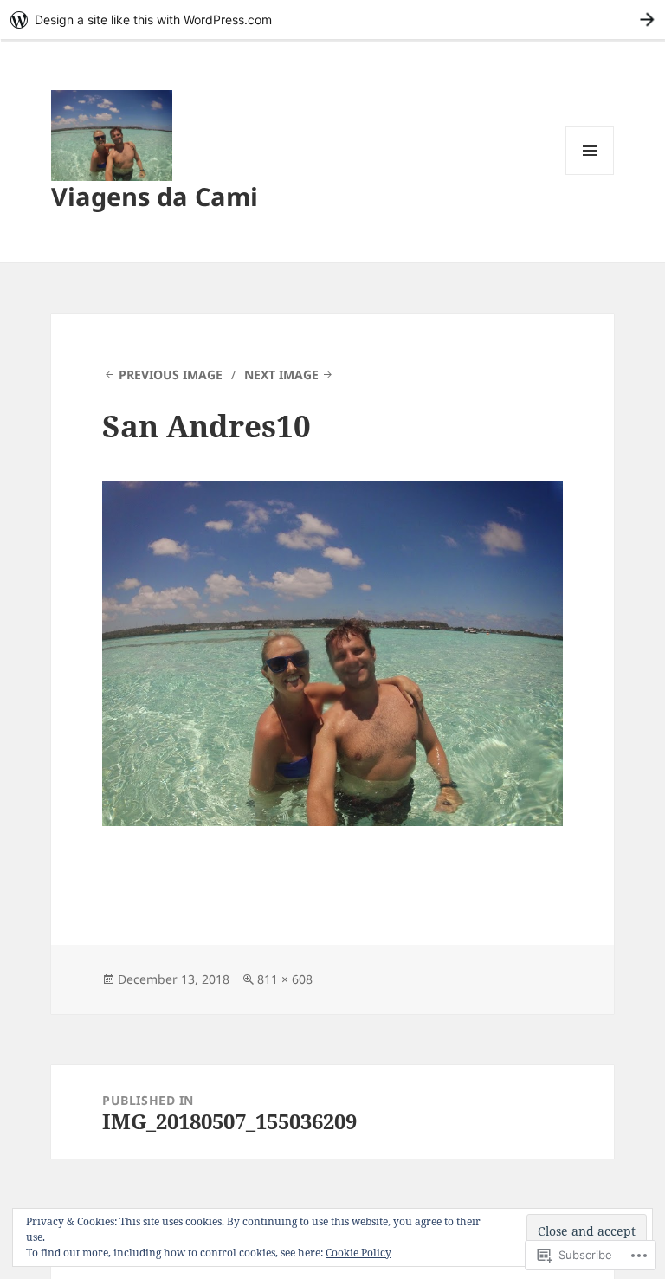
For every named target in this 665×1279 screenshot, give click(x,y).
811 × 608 (285, 979)
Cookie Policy (358, 1252)
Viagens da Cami (154, 196)
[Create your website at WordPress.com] (332, 19)
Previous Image (171, 374)
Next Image (281, 374)
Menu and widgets (590, 174)
